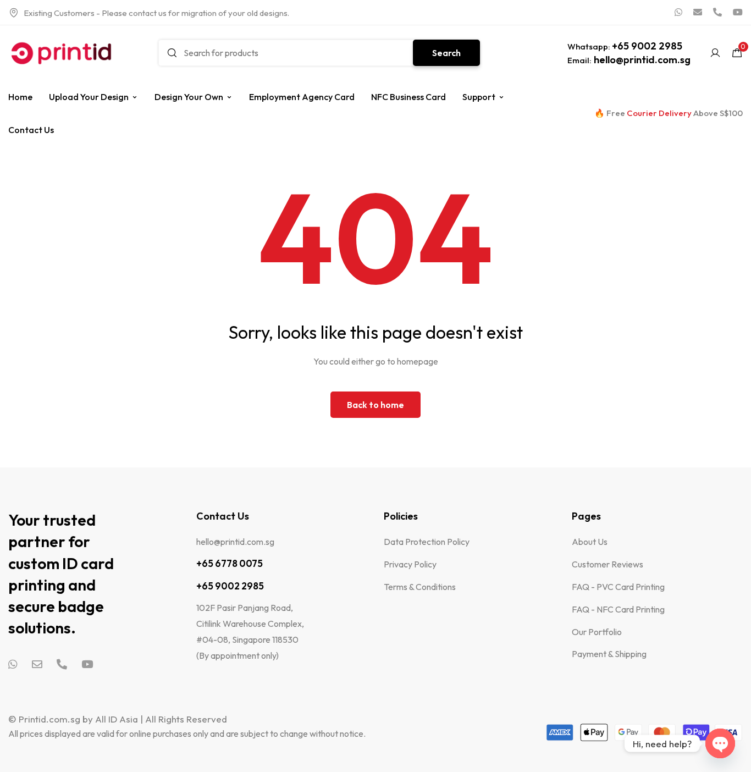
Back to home (375, 404)
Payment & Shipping (609, 653)
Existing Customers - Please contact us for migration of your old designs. (156, 13)
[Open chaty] (720, 743)
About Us (590, 541)
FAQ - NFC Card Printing (618, 609)
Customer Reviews (607, 564)
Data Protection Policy (427, 541)
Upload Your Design (89, 96)
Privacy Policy (410, 564)
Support (478, 96)
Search (446, 52)
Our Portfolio (597, 631)
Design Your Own (188, 96)
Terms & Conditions (420, 586)
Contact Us (31, 129)
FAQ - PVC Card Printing (618, 586)
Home (20, 96)
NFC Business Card (408, 96)
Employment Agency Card (302, 96)
